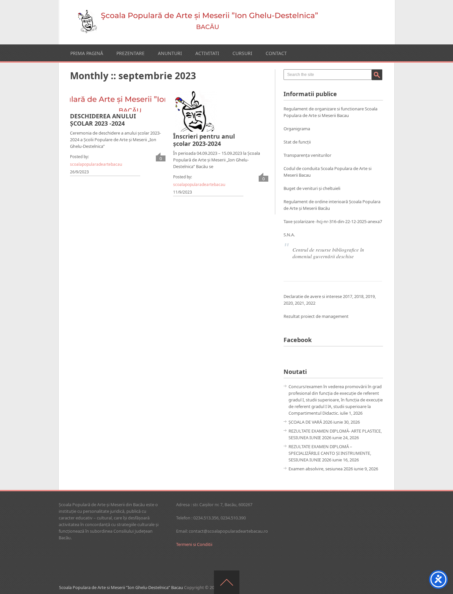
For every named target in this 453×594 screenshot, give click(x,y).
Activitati (207, 53)
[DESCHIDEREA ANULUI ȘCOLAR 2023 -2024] (117, 105)
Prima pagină (86, 53)
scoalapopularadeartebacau (96, 164)
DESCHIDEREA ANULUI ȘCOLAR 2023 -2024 (103, 119)
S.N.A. (289, 235)
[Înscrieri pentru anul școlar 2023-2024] (195, 115)
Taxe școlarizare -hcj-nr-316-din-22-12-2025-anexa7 (333, 221)
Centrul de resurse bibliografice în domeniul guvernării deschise (328, 253)
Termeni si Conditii (194, 544)
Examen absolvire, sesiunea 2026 (321, 469)
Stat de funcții (297, 142)
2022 (310, 303)
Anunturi (170, 53)
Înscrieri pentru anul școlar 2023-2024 (204, 140)
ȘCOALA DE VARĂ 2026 (310, 422)
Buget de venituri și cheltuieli (312, 188)
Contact (276, 53)
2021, (300, 303)
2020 (288, 303)
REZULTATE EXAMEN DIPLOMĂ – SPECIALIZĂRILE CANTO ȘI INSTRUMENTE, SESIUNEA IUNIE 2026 (330, 453)
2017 (347, 296)
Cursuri (242, 53)
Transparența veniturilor (307, 155)
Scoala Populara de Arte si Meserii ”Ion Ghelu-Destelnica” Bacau (121, 587)
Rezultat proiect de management (316, 316)
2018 (358, 296)
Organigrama (297, 129)
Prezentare (130, 53)
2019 (370, 296)
